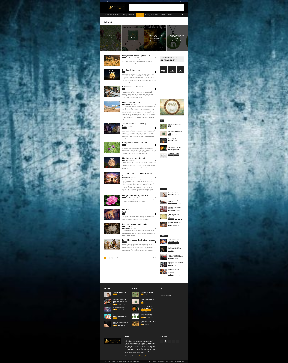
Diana (107, 39)
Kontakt (162, 293)
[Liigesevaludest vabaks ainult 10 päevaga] (107, 324)
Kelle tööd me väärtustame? (132, 87)
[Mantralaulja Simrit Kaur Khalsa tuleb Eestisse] (163, 264)
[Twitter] (115, 1)
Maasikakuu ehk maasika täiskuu (134, 158)
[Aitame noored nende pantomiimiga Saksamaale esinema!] (163, 249)
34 (117, 257)
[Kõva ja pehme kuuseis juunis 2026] (112, 200)
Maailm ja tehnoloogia (152, 15)
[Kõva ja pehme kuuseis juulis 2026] (112, 147)
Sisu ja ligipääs (169, 361)
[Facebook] (105, 1)
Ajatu (124, 72)
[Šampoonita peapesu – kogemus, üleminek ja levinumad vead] (163, 216)
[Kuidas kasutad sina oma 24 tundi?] (133, 38)
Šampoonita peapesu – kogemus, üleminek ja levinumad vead (176, 216)
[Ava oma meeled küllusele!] (107, 309)
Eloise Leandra (130, 57)
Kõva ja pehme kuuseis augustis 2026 (136, 56)
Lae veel (171, 161)
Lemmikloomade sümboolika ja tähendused (138, 240)
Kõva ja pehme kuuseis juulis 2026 (135, 143)
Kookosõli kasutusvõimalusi (174, 192)
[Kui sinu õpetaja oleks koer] (111, 38)
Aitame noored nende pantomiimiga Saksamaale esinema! (174, 249)
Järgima (172, 66)
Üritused (170, 258)
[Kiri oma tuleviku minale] (112, 106)
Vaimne (139, 15)
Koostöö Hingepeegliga (165, 295)
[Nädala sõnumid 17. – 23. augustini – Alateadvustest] (155, 38)
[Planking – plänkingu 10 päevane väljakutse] (163, 201)
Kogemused (171, 219)
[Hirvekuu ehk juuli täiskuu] (112, 74)
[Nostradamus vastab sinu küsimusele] (163, 224)
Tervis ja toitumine (128, 15)
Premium (169, 15)
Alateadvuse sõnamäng (174, 153)
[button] (182, 15)
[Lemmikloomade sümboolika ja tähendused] (112, 244)
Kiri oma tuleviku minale (131, 102)
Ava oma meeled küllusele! (119, 307)
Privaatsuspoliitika (161, 361)
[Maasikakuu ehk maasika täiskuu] (112, 162)
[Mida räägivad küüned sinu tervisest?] (163, 209)
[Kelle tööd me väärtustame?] (112, 91)
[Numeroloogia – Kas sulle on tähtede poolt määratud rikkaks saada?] (107, 301)
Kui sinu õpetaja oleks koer (174, 124)
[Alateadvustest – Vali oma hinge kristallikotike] (112, 128)
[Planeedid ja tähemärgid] (163, 140)
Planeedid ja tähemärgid (174, 138)
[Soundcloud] (112, 1)
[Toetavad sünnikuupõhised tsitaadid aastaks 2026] (163, 241)
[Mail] (110, 1)
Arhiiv (150, 361)
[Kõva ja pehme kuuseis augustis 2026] (112, 60)
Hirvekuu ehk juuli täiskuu (131, 70)
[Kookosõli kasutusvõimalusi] (163, 194)
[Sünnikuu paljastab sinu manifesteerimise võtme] (112, 178)
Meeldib (163, 66)
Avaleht (105, 19)
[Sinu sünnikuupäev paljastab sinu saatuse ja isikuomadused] (107, 316)
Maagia (170, 225)
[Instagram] (107, 1)
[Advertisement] (156, 7)
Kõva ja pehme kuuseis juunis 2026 (135, 196)
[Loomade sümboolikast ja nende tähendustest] (112, 228)
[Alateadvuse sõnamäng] (163, 155)
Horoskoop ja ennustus (112, 15)
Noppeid (163, 15)
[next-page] (121, 258)
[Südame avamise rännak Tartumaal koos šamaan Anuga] (163, 257)
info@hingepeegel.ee (142, 355)
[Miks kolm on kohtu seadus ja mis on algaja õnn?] (112, 214)
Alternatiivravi (171, 210)
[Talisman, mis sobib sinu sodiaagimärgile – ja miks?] (177, 38)
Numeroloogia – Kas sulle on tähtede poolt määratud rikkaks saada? (120, 301)
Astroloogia (143, 317)
